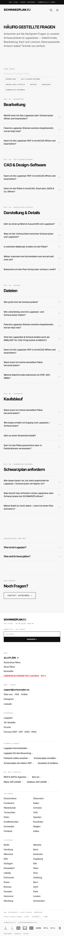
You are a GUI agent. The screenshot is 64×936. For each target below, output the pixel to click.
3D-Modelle (9, 722)
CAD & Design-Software (30, 79)
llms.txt (36, 777)
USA (35, 812)
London (37, 896)
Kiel (35, 863)
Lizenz (26, 916)
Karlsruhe (38, 854)
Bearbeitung (11, 79)
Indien (36, 831)
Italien (36, 803)
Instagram (9, 699)
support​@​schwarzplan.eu (16, 689)
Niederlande (10, 807)
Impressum (38, 912)
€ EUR (5, 928)
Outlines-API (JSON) (38, 782)
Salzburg (37, 877)
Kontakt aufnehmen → (20, 595)
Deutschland (10, 798)
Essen (7, 882)
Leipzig (7, 872)
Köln (6, 858)
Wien (35, 868)
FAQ (17, 694)
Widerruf (36, 916)
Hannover (9, 896)
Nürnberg (8, 900)
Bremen (7, 886)
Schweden (9, 826)
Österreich (38, 798)
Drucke (7, 727)
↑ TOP (45, 916)
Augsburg (38, 858)
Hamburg (8, 849)
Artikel (24, 694)
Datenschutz (13, 912)
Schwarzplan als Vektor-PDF (19, 763)
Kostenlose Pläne (12, 662)
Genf (35, 886)
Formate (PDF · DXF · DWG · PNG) (20, 731)
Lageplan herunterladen (16, 748)
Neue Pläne (9, 666)
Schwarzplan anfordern (15, 90)
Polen (6, 817)
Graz (35, 872)
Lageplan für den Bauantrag (18, 753)
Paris (35, 891)
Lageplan (8, 717)
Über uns (8, 694)
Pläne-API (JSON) (13, 782)
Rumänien (38, 821)
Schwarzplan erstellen (46, 758)
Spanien (37, 817)
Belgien (37, 826)
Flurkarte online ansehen (17, 758)
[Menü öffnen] (57, 10)
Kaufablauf (46, 84)
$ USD (12, 928)
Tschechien (9, 812)
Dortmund (9, 877)
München (8, 854)
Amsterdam (39, 900)
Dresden (8, 891)
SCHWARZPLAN (17, 9)
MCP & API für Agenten (16, 777)
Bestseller (9, 671)
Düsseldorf (9, 868)
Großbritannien (11, 821)
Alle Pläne (11, 657)
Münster (37, 844)
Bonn (35, 849)
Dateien (33, 84)
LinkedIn (8, 704)
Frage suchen (9, 69)
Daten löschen (26, 912)
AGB (5, 912)
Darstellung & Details (15, 84)
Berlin (6, 844)
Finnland (8, 831)
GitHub (26, 933)
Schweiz (37, 807)
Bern (35, 882)
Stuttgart (8, 863)
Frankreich (9, 803)
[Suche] (51, 10)
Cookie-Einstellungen (13, 916)
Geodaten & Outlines (49, 763)
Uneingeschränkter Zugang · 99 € (25, 675)
